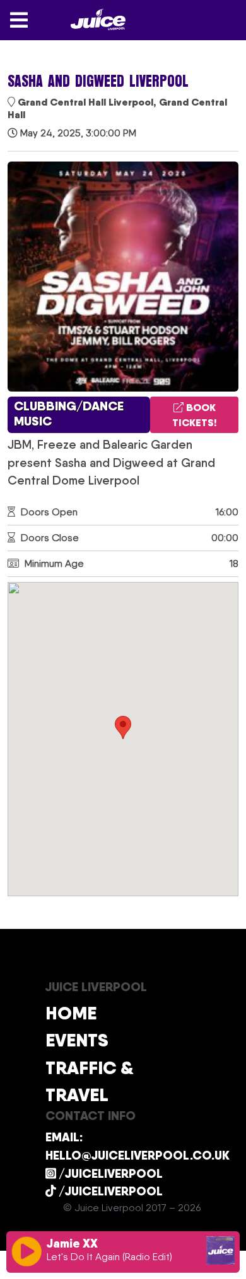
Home (71, 1012)
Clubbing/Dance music (69, 413)
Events (76, 1039)
